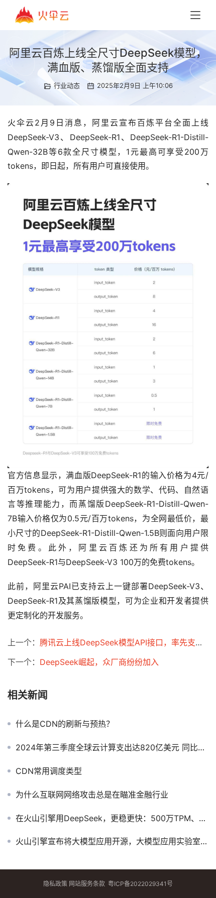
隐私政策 (55, 883)
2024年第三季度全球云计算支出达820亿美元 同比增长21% (112, 747)
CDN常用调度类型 (49, 770)
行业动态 (67, 85)
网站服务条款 (87, 883)
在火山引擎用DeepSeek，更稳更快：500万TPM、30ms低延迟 (112, 818)
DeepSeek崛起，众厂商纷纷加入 (99, 662)
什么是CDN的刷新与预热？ (65, 723)
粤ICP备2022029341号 (140, 883)
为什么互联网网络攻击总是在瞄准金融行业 (92, 794)
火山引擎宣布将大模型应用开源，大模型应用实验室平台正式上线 (112, 841)
